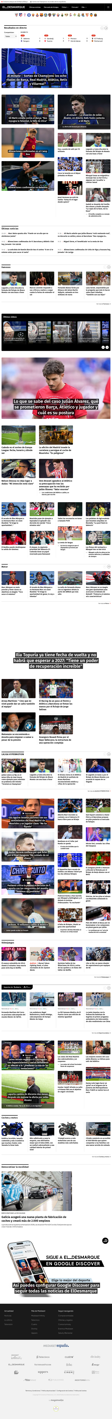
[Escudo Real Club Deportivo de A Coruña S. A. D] (70, 15)
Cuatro (34, 1324)
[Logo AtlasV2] (29, 1380)
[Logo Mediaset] (56, 1347)
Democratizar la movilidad (13, 1213)
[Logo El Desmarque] (16, 1364)
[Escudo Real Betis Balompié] (75, 15)
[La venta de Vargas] (70, 533)
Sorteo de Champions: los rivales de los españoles (49, 2)
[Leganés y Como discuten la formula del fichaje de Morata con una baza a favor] (98, 140)
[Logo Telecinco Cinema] (69, 1372)
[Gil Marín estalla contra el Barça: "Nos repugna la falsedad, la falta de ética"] (28, 109)
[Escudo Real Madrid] (79, 15)
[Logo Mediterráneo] (82, 1380)
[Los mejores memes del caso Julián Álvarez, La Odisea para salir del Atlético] (98, 1047)
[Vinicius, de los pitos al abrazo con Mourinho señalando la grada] (98, 887)
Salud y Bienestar (65, 1333)
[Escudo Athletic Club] (16, 15)
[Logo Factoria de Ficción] (43, 1364)
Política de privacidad (48, 1390)
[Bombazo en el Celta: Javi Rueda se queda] (70, 832)
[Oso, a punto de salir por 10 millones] (70, 140)
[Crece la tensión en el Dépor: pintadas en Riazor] (70, 164)
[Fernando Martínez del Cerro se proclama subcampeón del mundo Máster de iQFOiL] (14, 999)
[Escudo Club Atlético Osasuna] (58, 15)
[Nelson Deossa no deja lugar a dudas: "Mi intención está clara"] (19, 468)
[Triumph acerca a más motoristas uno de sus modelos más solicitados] (70, 1129)
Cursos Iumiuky (64, 1324)
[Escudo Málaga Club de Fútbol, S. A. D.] (54, 15)
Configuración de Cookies (65, 1390)
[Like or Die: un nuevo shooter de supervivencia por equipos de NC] (98, 954)
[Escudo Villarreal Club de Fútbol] (95, 15)
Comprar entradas (65, 1315)
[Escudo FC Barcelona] (41, 15)
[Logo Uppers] (42, 1372)
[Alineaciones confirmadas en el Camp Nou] (28, 142)
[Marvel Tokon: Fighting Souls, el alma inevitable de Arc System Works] (42, 954)
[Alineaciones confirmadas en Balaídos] (28, 176)
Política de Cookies (80, 1390)
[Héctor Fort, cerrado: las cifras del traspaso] (98, 834)
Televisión (8, 1324)
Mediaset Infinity (38, 1315)
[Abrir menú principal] (108, 7)
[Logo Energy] (95, 1364)
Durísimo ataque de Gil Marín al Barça (15, 2)
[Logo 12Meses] (95, 1372)
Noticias (7, 1315)
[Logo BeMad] (16, 1372)
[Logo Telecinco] (42, 1357)
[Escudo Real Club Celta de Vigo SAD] (25, 15)
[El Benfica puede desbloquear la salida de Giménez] (14, 538)
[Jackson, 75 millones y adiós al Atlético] (28, 913)
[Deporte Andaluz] (14, 1009)
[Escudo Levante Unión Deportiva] (50, 15)
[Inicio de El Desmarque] (14, 7)
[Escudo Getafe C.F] (45, 15)
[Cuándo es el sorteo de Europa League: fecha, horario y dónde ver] (19, 435)
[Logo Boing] (69, 1364)
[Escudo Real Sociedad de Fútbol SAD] (83, 15)
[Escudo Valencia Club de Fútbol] (91, 15)
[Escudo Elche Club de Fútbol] (33, 15)
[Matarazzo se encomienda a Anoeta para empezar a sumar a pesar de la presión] (19, 722)
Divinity (34, 1328)
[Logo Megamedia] (57, 1400)
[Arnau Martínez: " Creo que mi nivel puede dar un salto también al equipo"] (19, 688)
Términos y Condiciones (32, 1390)
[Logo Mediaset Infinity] (16, 1357)
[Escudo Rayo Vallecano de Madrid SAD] (66, 15)
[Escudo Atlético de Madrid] (21, 15)
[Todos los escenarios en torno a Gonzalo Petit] (70, 509)
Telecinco (35, 1320)
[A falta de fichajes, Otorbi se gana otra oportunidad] (70, 915)
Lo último (8, 1320)
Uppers (34, 1333)
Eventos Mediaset (65, 1328)
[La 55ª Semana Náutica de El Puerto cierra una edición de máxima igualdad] (70, 999)
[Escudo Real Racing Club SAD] (62, 15)
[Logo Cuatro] (69, 1357)
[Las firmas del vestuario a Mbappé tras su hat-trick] (98, 538)
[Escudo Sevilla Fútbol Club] (87, 15)
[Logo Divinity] (96, 1357)
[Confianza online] (56, 1411)
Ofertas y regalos (65, 1320)
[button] (27, 813)
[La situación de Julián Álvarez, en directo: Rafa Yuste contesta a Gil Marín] (84, 109)
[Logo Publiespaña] (56, 1380)
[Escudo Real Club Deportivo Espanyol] (37, 15)
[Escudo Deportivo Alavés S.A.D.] (29, 15)
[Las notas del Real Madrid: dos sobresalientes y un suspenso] (70, 1047)
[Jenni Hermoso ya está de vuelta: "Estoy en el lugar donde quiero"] (70, 188)
